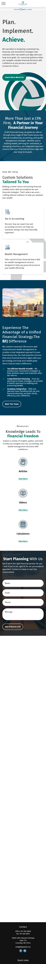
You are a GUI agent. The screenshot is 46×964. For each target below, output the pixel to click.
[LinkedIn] (24, 950)
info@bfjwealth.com (23, 947)
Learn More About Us (14, 77)
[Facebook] (20, 950)
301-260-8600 (26, 931)
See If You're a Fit (13, 627)
